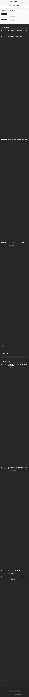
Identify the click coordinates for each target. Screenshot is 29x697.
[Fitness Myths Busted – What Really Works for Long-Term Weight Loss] (4, 14)
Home (6, 694)
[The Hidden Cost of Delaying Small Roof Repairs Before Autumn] (4, 414)
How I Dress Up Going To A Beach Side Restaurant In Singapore (18, 577)
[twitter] (12, 691)
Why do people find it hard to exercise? (16, 19)
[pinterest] (15, 691)
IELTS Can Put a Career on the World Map (16, 36)
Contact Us (22, 694)
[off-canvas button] (2, 6)
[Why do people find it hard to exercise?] (4, 19)
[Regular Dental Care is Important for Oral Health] (4, 190)
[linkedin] (19, 691)
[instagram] (17, 691)
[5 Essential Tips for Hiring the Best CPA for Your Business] (4, 518)
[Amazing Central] (14, 5)
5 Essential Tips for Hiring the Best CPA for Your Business (17, 468)
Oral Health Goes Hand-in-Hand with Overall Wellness (17, 243)
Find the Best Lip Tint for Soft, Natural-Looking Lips (18, 30)
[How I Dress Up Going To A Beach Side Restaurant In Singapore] (4, 627)
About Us (10, 694)
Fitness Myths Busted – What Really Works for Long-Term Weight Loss (17, 14)
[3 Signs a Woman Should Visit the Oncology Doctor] (4, 572)
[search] (26, 6)
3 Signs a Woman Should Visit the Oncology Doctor (16, 571)
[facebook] (10, 691)
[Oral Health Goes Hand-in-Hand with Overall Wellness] (4, 293)
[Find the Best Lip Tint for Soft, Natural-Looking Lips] (4, 32)
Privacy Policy (16, 694)
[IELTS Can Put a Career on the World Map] (4, 86)
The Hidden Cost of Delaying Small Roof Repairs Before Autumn (17, 365)
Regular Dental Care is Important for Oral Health (17, 139)
